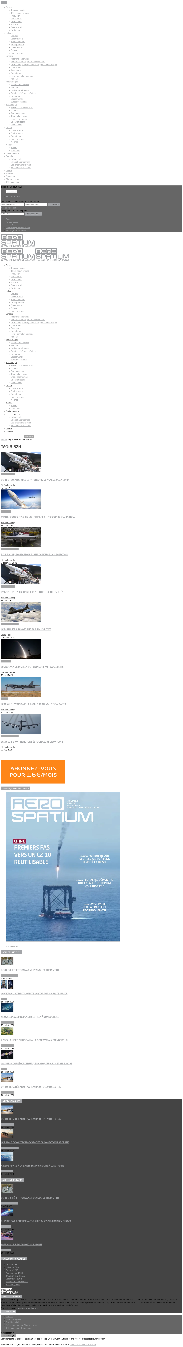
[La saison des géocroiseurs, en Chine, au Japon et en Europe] (7, 1058)
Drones (9, 127)
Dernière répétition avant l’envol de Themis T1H (30, 970)
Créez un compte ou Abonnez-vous (18, 228)
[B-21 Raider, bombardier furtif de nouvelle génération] (21, 546)
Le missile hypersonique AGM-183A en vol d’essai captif (33, 704)
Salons (14, 50)
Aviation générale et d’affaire (23, 93)
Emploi (14, 147)
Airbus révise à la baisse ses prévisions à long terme (32, 1165)
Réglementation (18, 53)
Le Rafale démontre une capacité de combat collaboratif (35, 1142)
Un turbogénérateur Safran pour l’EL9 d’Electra (31, 1086)
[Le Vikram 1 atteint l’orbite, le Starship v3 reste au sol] (7, 988)
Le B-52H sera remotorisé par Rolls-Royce (26, 629)
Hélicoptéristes (17, 44)
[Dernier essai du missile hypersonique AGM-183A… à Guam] (21, 471)
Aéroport (15, 87)
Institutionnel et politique (22, 76)
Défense (9, 56)
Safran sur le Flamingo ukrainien (21, 1244)
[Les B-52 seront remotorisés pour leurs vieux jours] (21, 733)
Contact (8, 219)
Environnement (12, 153)
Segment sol (16, 27)
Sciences (15, 24)
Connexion (10, 176)
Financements (17, 47)
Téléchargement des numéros (16, 231)
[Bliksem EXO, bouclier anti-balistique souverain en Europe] (7, 1215)
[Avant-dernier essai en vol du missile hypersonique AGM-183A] (21, 508)
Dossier (9, 170)
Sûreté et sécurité (19, 102)
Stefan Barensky (8, 485)
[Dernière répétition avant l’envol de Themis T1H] (7, 964)
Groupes (14, 36)
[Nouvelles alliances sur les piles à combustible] (7, 1011)
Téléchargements (13, 182)
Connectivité (16, 124)
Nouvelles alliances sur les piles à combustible (30, 1016)
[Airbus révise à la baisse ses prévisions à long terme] (7, 1160)
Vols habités (16, 18)
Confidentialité (11, 225)
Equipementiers (18, 41)
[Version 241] (63, 940)
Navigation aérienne (20, 90)
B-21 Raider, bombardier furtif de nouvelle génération (34, 554)
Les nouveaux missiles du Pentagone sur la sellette (32, 666)
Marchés (14, 142)
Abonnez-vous (12, 179)
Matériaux (15, 110)
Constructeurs (17, 38)
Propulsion (15, 16)
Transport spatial (18, 10)
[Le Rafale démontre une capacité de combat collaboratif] (7, 1137)
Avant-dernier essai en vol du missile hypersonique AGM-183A (38, 517)
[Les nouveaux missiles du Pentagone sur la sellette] (21, 658)
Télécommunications (20, 13)
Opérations (16, 73)
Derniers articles (11, 952)
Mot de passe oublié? (10, 208)
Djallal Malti (6, 635)
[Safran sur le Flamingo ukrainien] (7, 1239)
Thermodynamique (19, 116)
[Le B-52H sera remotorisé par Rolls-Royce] (21, 621)
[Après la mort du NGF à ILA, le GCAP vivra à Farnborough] (7, 1034)
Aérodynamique (18, 113)
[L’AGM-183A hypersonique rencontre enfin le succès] (21, 583)
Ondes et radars (18, 122)
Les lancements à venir (21, 165)
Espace (9, 7)
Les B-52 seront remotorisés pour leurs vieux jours (32, 741)
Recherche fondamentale (22, 107)
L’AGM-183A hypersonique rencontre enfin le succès (32, 591)
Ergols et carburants (19, 119)
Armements (16, 70)
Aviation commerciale (20, 84)
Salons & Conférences (20, 162)
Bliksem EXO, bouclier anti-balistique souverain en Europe (36, 1221)
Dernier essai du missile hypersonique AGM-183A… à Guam (35, 479)
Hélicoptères (16, 96)
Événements (16, 159)
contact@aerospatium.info (27, 1308)
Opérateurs (16, 136)
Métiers (9, 144)
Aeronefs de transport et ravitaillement (28, 61)
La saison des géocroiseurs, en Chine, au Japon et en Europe (36, 1063)
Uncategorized (7, 1045)
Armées (14, 79)
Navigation (15, 30)
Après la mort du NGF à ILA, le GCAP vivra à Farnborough (35, 1040)
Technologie (11, 104)
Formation (15, 150)
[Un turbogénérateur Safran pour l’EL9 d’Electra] (7, 1081)
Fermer (4, 2)
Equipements (17, 67)
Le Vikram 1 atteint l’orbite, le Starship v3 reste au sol (34, 993)
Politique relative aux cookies (83, 1344)
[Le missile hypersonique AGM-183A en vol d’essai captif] (21, 696)
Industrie (10, 33)
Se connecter (11, 192)
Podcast (9, 173)
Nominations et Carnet (21, 167)
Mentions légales (12, 222)
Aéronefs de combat (20, 59)
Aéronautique (12, 81)
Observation (16, 21)
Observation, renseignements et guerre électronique (34, 64)
